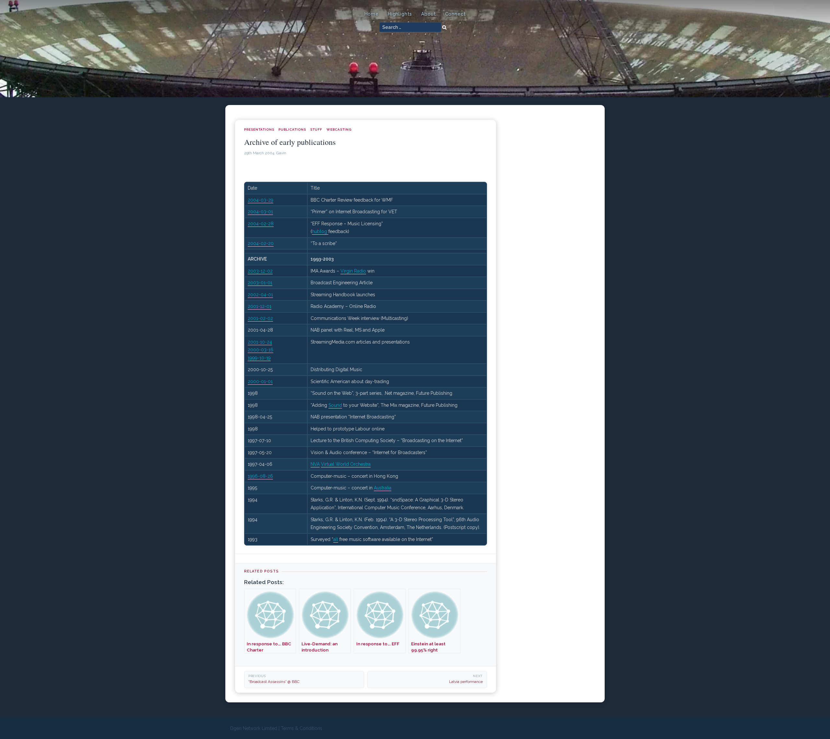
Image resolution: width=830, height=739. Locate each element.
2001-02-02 (260, 318)
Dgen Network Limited (253, 728)
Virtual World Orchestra (346, 464)
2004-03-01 (260, 211)
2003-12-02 (260, 271)
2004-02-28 (261, 223)
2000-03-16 (260, 349)
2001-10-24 (260, 342)
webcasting (338, 129)
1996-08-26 (260, 476)
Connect (455, 14)
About (428, 14)
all (335, 539)
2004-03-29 (260, 200)
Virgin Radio (353, 271)
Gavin (281, 153)
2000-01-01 (260, 381)
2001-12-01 (259, 306)
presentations (259, 129)
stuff (316, 129)
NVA (315, 464)
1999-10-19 (259, 357)
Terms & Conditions (301, 728)
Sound (335, 405)
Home (371, 14)
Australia (382, 487)
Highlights (400, 14)
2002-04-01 (260, 294)
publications (292, 129)
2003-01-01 (260, 282)
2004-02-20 (261, 243)
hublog (320, 231)
